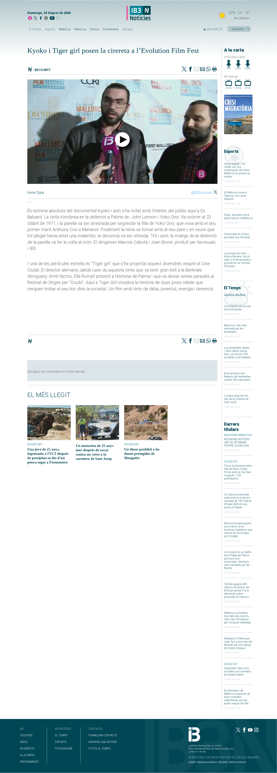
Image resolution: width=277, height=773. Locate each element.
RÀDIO (24, 742)
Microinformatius (238, 435)
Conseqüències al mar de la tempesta (237, 308)
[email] (202, 69)
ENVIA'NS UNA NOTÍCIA (103, 742)
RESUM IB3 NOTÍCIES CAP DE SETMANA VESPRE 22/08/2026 (237, 442)
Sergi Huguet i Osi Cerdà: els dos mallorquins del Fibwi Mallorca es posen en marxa (237, 170)
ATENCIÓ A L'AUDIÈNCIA (207, 762)
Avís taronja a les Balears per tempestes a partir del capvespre (237, 376)
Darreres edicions (234, 294)
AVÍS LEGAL (223, 762)
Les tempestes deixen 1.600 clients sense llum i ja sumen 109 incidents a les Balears (237, 352)
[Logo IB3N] (138, 13)
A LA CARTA (27, 755)
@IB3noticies (201, 192)
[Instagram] (46, 18)
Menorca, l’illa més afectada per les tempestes (235, 328)
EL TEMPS (61, 735)
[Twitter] (184, 69)
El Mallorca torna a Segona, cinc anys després (235, 196)
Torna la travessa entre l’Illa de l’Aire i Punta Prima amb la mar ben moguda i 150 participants (238, 472)
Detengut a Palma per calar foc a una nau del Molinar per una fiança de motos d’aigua (238, 643)
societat (231, 461)
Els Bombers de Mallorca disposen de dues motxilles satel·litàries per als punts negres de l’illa (237, 697)
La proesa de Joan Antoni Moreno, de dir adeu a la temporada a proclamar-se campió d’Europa (237, 260)
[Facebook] (41, 18)
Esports (50, 29)
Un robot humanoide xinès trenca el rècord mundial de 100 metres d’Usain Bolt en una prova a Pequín (238, 501)
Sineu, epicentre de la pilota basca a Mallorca (238, 216)
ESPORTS (61, 742)
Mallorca (64, 29)
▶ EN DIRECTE (213, 29)
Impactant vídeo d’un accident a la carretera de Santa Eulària (237, 671)
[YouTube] (52, 18)
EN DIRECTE (27, 748)
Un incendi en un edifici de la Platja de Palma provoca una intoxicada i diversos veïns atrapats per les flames (238, 560)
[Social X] (35, 18)
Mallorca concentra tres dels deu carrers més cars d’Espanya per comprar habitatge (237, 617)
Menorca (80, 29)
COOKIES (192, 762)
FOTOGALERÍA (63, 748)
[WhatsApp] (208, 69)
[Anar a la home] (30, 18)
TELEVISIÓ (26, 735)
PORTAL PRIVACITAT (237, 762)
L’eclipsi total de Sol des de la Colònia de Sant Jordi (236, 399)
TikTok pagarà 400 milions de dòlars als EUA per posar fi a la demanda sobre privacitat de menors (236, 591)
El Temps (35, 29)
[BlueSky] (58, 18)
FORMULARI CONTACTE (103, 735)
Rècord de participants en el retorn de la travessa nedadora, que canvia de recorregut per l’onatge (238, 530)
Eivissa (94, 29)
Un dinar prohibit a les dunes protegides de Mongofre (141, 453)
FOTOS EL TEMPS (99, 748)
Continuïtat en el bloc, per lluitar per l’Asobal (237, 236)
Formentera (110, 29)
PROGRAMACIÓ (29, 761)
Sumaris (127, 29)
